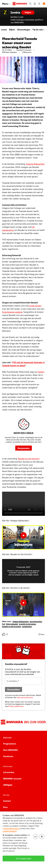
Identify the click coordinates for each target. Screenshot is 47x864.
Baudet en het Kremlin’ (29, 458)
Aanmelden (13, 689)
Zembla (15, 12)
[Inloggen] (39, 3)
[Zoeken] (30, 3)
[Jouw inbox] (35, 4)
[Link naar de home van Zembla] (5, 12)
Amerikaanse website (12, 312)
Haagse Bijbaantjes (35, 164)
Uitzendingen (23, 29)
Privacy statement (15, 706)
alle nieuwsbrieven (25, 697)
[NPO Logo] (43, 3)
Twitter (40, 372)
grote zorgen (35, 305)
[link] (21, 621)
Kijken (12, 29)
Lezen (4, 29)
